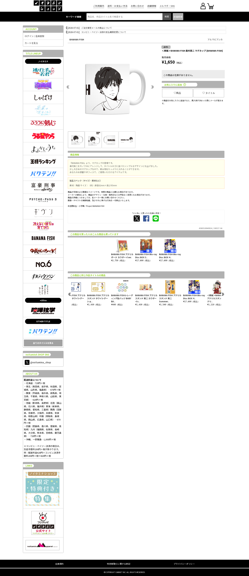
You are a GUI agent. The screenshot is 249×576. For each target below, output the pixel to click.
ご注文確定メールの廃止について (96, 27)
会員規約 (59, 563)
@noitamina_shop (40, 362)
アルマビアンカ (215, 39)
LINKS (29, 465)
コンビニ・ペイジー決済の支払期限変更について (103, 32)
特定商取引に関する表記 (118, 563)
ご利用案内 (98, 5)
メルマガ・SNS (167, 5)
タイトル (210, 93)
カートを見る (31, 43)
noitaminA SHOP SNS (37, 354)
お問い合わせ (137, 5)
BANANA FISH (76, 39)
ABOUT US (31, 373)
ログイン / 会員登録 (34, 36)
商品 (178, 93)
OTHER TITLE (43, 321)
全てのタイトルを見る (43, 342)
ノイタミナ (43, 61)
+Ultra (43, 300)
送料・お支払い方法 (117, 5)
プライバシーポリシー (184, 563)
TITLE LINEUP (33, 53)
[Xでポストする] (137, 218)
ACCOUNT (31, 29)
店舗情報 (151, 5)
